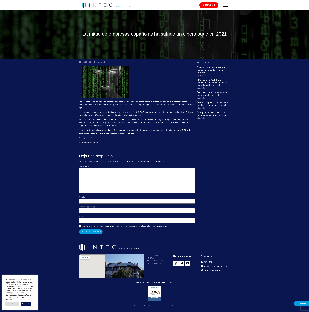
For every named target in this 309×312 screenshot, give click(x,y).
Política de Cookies (158, 282)
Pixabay (96, 142)
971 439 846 (301, 304)
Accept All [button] (25, 304)
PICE (171, 282)
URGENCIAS (209, 5)
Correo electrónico (87, 207)
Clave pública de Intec (213, 270)
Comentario (85, 166)
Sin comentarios (100, 62)
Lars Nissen (88, 142)
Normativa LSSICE (142, 282)
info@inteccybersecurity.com (216, 266)
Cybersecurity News (89, 138)
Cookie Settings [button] (12, 304)
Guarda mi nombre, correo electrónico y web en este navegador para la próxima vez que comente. (124, 226)
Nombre (83, 197)
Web (81, 217)
